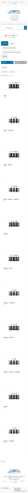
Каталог (4, 2)
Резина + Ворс (8, 268)
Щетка (6, 406)
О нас (10, 2)
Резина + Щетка (8, 337)
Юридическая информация (17, 488)
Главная (4, 43)
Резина (6, 234)
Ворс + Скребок (8, 130)
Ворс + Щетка (8, 165)
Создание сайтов (23, 490)
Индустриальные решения (9, 47)
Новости (14, 3)
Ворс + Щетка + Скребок (11, 199)
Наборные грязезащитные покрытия (11, 52)
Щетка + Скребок (9, 441)
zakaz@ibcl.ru (15, 20)
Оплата (16, 2)
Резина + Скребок (9, 303)
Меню (17, 62)
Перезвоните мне (14, 18)
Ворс (5, 95)
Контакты (22, 2)
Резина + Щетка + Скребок (12, 372)
